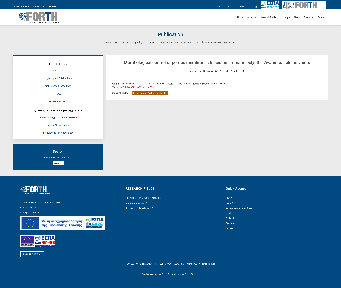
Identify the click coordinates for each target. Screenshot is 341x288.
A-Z (228, 7)
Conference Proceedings (58, 86)
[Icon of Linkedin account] (256, 6)
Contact (244, 7)
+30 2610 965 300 (28, 207)
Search (57, 163)
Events (229, 223)
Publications (121, 42)
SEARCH (217, 7)
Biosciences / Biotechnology (58, 132)
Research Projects (58, 101)
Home (109, 42)
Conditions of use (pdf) (152, 274)
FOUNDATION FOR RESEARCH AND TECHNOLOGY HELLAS (35, 7)
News (58, 93)
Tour (228, 198)
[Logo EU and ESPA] (270, 6)
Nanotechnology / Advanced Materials (58, 117)
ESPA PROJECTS (31, 254)
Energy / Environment (58, 125)
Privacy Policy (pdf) (177, 274)
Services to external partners (239, 208)
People (229, 213)
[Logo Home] (42, 17)
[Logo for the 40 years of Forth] (304, 6)
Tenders (230, 228)
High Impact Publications (58, 78)
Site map (195, 274)
